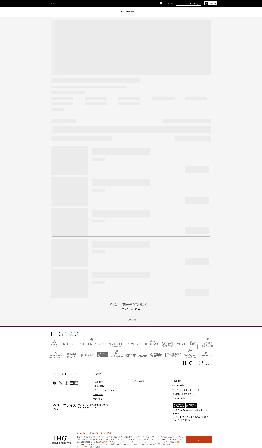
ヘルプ (54, 3)
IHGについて (98, 382)
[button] (210, 3)
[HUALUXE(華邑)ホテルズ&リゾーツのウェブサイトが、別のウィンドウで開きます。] (207, 343)
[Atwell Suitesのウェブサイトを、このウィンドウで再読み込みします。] (156, 355)
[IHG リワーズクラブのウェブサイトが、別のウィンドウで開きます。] (196, 363)
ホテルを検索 (138, 381)
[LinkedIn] (72, 382)
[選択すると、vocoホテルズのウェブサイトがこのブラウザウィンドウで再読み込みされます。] (182, 343)
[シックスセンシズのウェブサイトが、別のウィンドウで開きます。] (54, 343)
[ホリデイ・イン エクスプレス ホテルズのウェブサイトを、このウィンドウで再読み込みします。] (102, 355)
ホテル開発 (98, 394)
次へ (199, 440)
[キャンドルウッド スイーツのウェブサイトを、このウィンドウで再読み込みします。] (206, 355)
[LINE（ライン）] (76, 382)
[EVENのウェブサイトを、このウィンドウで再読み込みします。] (86, 355)
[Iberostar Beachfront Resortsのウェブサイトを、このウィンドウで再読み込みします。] (55, 355)
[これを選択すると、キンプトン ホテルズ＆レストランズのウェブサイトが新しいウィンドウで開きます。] (134, 343)
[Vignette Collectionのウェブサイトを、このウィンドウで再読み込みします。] (116, 343)
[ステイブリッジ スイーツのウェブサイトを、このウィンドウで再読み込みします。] (173, 355)
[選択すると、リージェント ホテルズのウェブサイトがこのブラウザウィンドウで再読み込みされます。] (69, 343)
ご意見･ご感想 (178, 398)
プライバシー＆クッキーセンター (186, 390)
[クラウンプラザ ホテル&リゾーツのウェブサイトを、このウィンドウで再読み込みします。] (71, 355)
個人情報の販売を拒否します (184, 394)
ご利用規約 (177, 381)
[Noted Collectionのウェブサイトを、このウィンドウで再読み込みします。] (167, 343)
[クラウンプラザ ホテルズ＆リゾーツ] (129, 12)
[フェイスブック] (55, 383)
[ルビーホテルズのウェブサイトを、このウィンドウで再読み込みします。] (194, 343)
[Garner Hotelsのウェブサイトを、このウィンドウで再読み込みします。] (130, 355)
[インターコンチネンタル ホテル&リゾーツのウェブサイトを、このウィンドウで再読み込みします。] (92, 343)
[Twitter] (60, 383)
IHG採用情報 (98, 386)
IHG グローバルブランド (103, 390)
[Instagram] (66, 383)
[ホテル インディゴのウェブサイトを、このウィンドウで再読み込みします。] (151, 343)
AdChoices (177, 385)
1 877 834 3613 (87, 407)
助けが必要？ (99, 399)
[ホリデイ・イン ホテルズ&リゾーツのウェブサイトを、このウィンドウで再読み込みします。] (117, 355)
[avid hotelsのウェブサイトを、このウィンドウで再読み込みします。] (143, 355)
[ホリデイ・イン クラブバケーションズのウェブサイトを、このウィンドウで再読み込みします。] (190, 355)
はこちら (185, 420)
